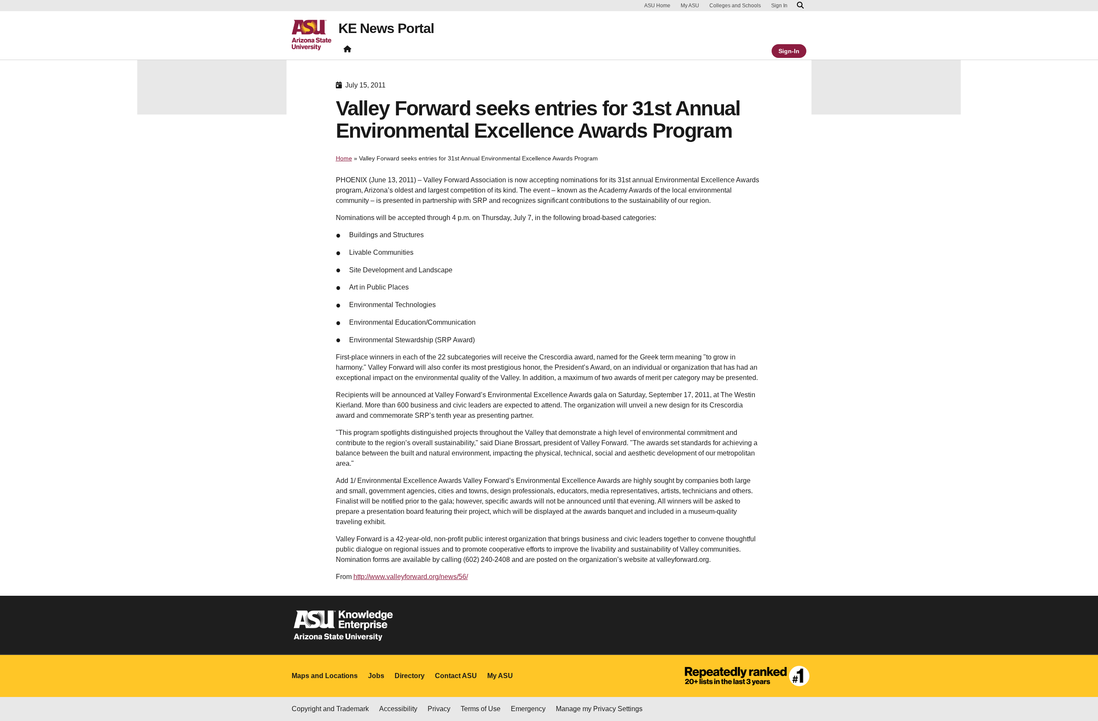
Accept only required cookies (814, 690)
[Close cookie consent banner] (1082, 675)
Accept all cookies (715, 690)
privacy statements (64, 692)
